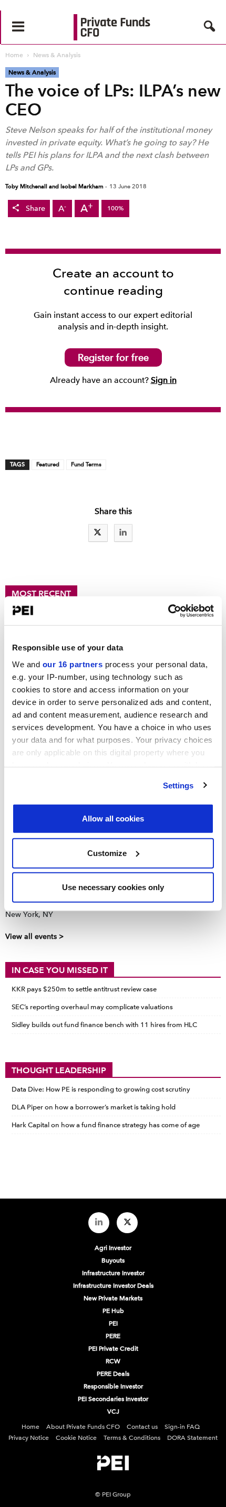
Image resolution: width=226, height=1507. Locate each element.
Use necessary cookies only (113, 887)
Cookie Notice (76, 1437)
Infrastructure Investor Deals (113, 1285)
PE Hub (113, 1310)
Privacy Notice (28, 1437)
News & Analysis (32, 72)
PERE (113, 1336)
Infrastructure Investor (113, 1273)
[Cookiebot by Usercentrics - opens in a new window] (168, 610)
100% (115, 208)
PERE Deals (113, 1373)
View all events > (34, 936)
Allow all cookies (113, 818)
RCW (113, 1361)
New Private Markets (113, 1298)
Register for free (113, 357)
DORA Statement (192, 1437)
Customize (107, 852)
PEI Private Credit (113, 1348)
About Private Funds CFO (83, 1426)
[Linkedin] (98, 1222)
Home (30, 1426)
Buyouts (113, 1260)
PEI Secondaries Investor (113, 1399)
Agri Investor (113, 1248)
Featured (47, 464)
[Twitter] (127, 1222)
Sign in (164, 380)
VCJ (113, 1411)
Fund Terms (86, 464)
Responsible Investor (113, 1386)
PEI (113, 1323)
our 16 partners (73, 663)
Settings (178, 785)
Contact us (142, 1426)
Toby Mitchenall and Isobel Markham (54, 186)
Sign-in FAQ (182, 1426)
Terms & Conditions (132, 1437)
